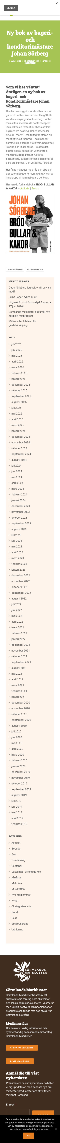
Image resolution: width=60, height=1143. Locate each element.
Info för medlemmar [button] (23, 1048)
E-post (11, 1104)
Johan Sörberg (15, 270)
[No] (56, 1129)
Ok (28, 1136)
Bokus (35, 188)
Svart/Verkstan (35, 270)
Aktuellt (31, 61)
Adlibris (24, 188)
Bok (37, 61)
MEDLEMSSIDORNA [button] (21, 1061)
